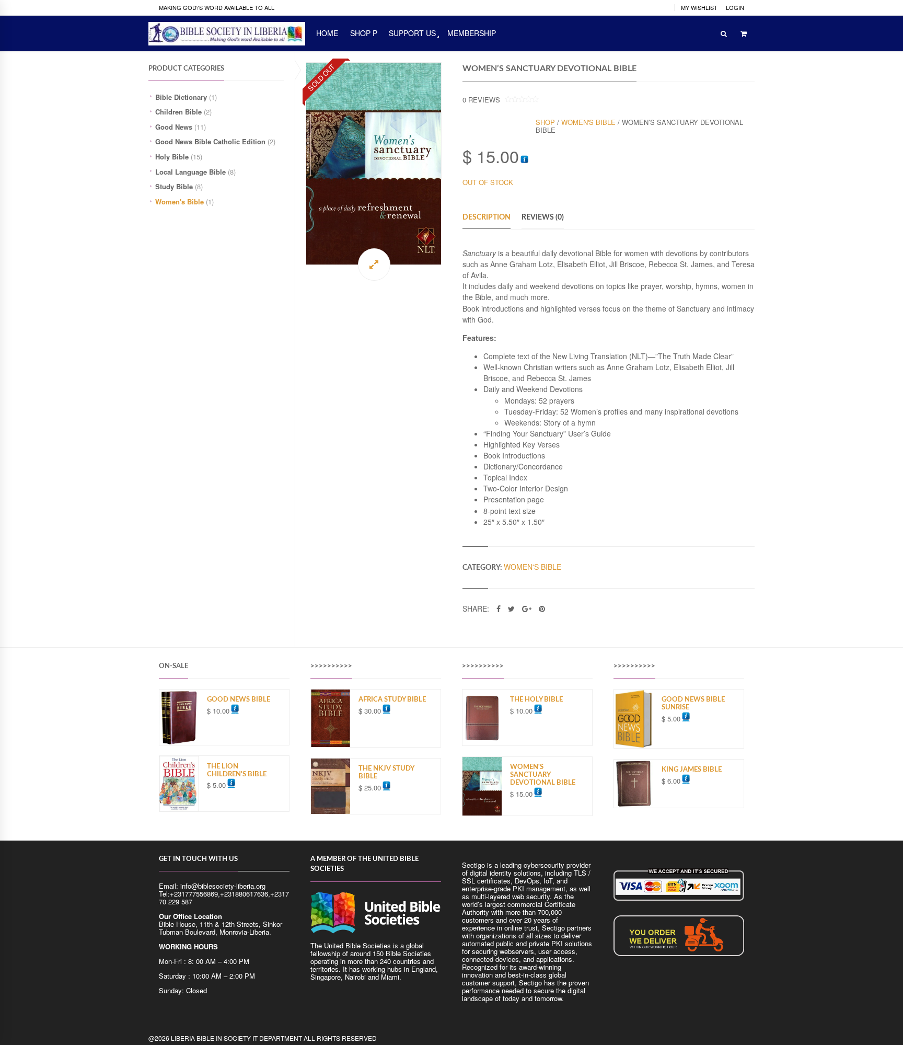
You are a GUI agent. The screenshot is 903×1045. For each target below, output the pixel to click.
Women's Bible (179, 201)
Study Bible (174, 186)
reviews (481, 100)
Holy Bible (172, 157)
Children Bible (178, 112)
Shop (545, 122)
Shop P (363, 33)
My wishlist (699, 7)
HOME (327, 33)
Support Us (412, 33)
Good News (173, 127)
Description (486, 217)
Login (735, 7)
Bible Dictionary (181, 97)
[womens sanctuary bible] (374, 163)
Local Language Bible (190, 172)
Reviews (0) (543, 217)
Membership (471, 33)
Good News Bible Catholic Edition (210, 141)
